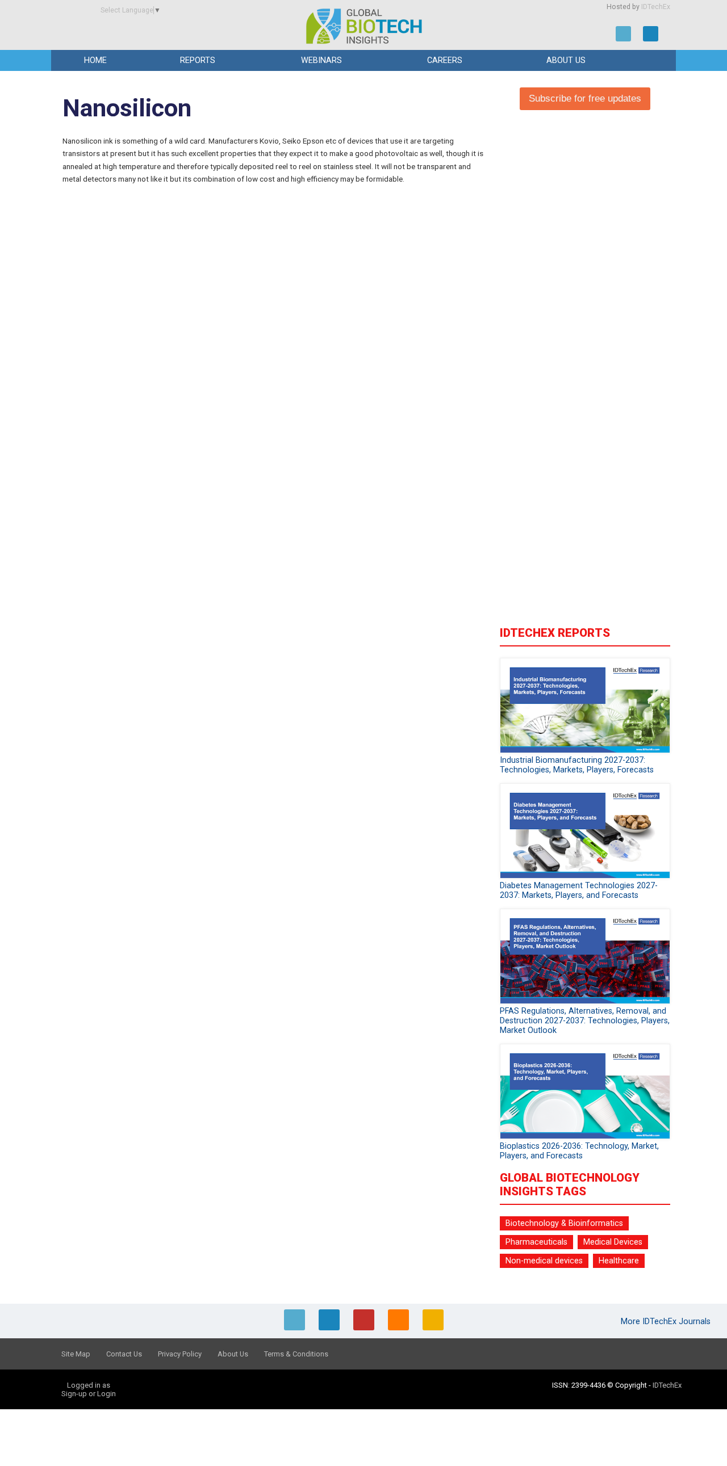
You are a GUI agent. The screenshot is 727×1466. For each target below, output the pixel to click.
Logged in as (88, 1385)
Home (95, 60)
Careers (444, 60)
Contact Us (124, 1354)
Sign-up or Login (88, 1393)
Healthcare (619, 1261)
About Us (566, 60)
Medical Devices (612, 1242)
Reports (197, 60)
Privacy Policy (180, 1354)
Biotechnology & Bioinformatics (564, 1223)
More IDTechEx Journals (667, 1321)
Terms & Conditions (296, 1354)
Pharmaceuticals (536, 1242)
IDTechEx (655, 7)
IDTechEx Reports (555, 633)
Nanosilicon (126, 108)
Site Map (75, 1354)
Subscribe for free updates (585, 98)
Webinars (321, 60)
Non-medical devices (544, 1261)
